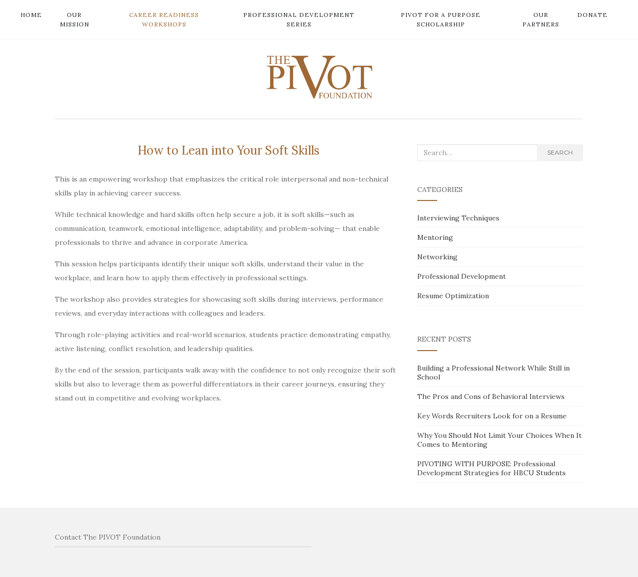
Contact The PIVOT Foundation (107, 537)
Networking (437, 256)
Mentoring (435, 237)
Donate (592, 14)
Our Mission (74, 19)
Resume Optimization (453, 295)
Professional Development (461, 276)
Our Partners (540, 19)
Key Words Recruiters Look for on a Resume (492, 415)
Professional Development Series (298, 19)
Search (560, 152)
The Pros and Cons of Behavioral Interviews (491, 396)
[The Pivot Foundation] (319, 76)
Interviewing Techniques (458, 217)
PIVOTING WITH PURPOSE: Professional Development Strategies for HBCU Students (491, 468)
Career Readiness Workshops (164, 19)
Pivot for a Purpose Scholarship (440, 19)
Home (31, 14)
